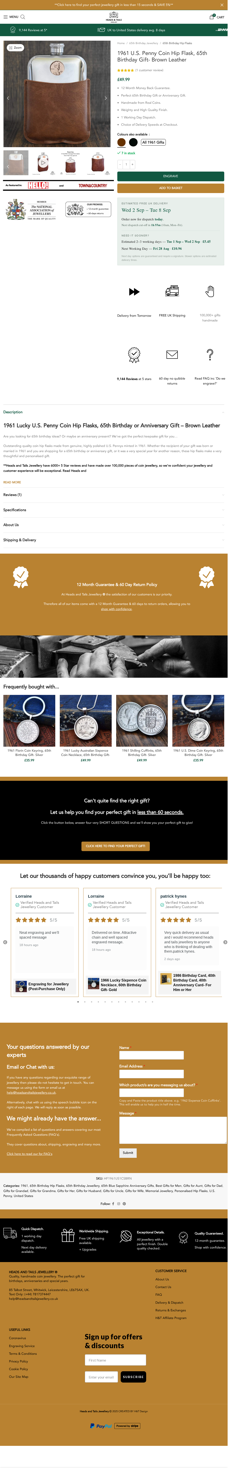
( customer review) (179, 70)
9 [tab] (132, 1004)
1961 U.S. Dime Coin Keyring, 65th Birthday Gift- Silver (198, 752)
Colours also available (132, 134)
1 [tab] (78, 1004)
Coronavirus (17, 1338)
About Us (162, 1279)
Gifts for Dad (213, 1186)
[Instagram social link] (118, 1204)
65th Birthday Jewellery (143, 43)
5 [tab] (105, 1004)
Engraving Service (22, 1346)
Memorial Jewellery (159, 1191)
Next (225, 942)
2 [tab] (85, 1004)
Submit (128, 1153)
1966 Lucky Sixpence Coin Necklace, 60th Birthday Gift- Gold (123, 985)
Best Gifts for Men (169, 1186)
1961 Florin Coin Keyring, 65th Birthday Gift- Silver (29, 752)
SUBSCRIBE (133, 1377)
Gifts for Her (65, 1191)
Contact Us (163, 1287)
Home (121, 43)
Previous (5, 942)
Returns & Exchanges (170, 1310)
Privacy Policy (18, 1361)
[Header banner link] (114, 5)
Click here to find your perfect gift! (115, 846)
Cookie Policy (18, 1369)
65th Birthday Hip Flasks (177, 43)
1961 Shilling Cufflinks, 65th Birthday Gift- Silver (142, 752)
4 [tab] (98, 1004)
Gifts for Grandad (15, 1191)
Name (125, 1048)
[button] (7, 97)
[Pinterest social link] (124, 1204)
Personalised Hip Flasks (191, 1191)
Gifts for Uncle (113, 1191)
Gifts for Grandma (42, 1191)
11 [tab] (145, 1004)
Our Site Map (18, 1377)
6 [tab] (112, 1004)
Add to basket (170, 188)
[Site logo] (113, 16)
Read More (12, 482)
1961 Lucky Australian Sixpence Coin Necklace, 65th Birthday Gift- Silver (85, 755)
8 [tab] (125, 1004)
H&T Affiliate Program (171, 1318)
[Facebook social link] (113, 1204)
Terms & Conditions (23, 1354)
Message (127, 1113)
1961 (24, 1186)
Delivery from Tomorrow (134, 316)
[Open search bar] (23, 17)
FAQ (158, 1295)
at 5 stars (134, 379)
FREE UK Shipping (172, 315)
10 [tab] (139, 1004)
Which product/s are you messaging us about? (158, 1085)
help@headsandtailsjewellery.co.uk (31, 1092)
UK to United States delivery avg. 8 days (70, 30)
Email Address (132, 1066)
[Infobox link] (28, 1240)
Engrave (170, 176)
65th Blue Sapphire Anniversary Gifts (127, 1186)
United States (23, 1196)
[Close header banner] (222, 5)
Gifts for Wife (134, 1191)
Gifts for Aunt (193, 1186)
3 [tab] (91, 1004)
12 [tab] (152, 1004)
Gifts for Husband (88, 1191)
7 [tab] (118, 1004)
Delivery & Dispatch (169, 1302)
